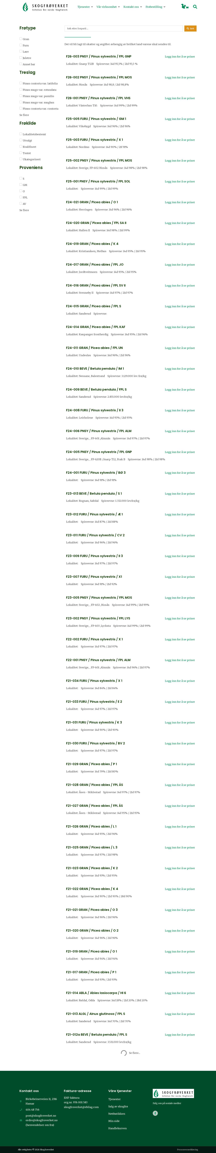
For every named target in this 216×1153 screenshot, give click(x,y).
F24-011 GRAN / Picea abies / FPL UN (94, 348)
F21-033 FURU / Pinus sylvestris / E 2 (94, 701)
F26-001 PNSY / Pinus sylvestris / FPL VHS (98, 98)
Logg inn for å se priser (180, 56)
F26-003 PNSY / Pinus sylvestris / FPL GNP (98, 56)
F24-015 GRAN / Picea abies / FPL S (93, 306)
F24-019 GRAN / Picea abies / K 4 (92, 244)
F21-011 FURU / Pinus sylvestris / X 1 (93, 1055)
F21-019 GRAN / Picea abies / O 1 (91, 951)
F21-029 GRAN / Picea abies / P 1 (91, 764)
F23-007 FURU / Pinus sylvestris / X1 (94, 576)
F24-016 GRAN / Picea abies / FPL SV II (96, 285)
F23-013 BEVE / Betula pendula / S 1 (94, 493)
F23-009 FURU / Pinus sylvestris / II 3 (94, 556)
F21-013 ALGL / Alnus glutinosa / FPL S (95, 1014)
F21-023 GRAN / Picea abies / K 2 (92, 868)
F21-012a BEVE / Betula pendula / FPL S (96, 1034)
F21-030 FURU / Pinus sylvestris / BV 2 (95, 743)
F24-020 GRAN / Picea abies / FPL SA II (96, 223)
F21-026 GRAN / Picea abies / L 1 (91, 826)
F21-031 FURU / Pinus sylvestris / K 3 (94, 722)
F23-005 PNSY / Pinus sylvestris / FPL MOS (99, 597)
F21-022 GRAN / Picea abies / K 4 (92, 889)
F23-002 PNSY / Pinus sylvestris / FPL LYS (98, 618)
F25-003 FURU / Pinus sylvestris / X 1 (94, 139)
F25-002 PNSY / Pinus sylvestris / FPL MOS (99, 160)
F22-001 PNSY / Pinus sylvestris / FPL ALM (98, 660)
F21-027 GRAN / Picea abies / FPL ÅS (94, 805)
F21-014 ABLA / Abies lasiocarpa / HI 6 (96, 993)
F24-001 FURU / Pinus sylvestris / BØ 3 (96, 472)
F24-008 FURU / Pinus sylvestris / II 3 (94, 410)
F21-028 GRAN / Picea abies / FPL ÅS (94, 785)
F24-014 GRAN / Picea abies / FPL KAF (95, 327)
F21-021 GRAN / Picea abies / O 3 (92, 910)
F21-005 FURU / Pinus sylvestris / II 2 (94, 1097)
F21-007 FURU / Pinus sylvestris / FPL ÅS (97, 1076)
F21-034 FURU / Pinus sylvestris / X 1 (94, 680)
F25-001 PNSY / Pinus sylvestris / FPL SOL (98, 181)
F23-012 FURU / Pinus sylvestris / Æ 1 (94, 514)
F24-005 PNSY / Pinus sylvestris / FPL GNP (99, 452)
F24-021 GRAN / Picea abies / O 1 (92, 202)
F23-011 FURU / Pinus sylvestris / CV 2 (95, 535)
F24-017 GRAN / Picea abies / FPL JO (94, 264)
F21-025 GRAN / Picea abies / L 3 (91, 847)
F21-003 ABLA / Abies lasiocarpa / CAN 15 (99, 1138)
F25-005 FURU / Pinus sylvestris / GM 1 (96, 119)
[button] (85, 7)
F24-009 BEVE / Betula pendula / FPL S (96, 389)
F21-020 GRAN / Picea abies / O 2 (92, 930)
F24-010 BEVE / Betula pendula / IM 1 (95, 368)
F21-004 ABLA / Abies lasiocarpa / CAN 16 (99, 1118)
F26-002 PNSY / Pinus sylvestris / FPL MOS (99, 77)
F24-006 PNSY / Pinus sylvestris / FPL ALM (98, 431)
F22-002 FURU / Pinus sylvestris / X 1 (94, 639)
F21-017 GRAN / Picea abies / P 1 (91, 972)
